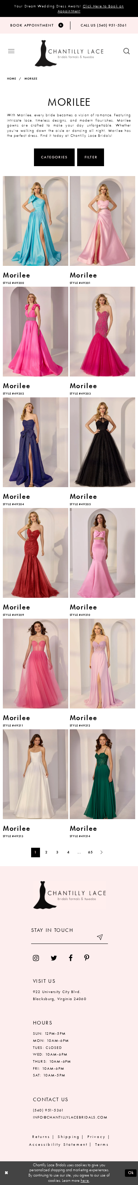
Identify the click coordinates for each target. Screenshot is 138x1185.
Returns (41, 1136)
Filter (91, 156)
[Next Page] (101, 852)
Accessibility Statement (58, 1144)
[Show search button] (126, 51)
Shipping (69, 1136)
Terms (102, 1144)
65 (90, 852)
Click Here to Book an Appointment (91, 9)
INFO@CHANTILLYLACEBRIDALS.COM (70, 1117)
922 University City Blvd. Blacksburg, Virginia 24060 (59, 995)
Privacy (96, 1136)
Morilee (31, 78)
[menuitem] (36, 958)
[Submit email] (100, 938)
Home (11, 78)
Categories (54, 156)
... (79, 852)
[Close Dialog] (6, 1172)
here (85, 1180)
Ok (131, 1172)
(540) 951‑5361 (48, 1110)
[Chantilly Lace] (69, 53)
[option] (35, 231)
